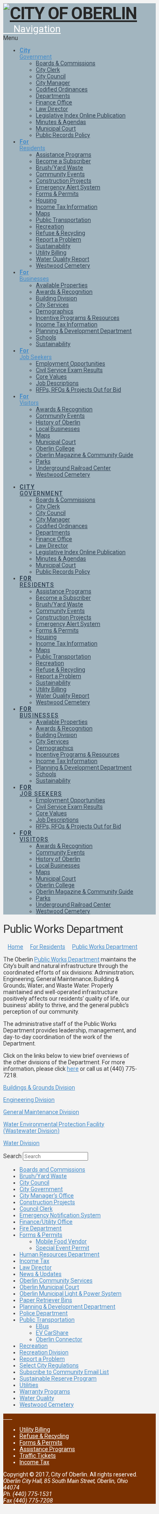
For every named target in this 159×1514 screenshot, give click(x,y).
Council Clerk (36, 1208)
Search (12, 1156)
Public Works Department (66, 959)
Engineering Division (29, 1100)
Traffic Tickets (38, 1455)
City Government (41, 1189)
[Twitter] (10, 1417)
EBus (42, 1326)
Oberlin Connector (59, 1339)
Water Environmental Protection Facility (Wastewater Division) (53, 1127)
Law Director (36, 1267)
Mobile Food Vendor (61, 1241)
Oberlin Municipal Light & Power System (70, 1293)
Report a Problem (42, 1359)
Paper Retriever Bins (46, 1300)
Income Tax (34, 1261)
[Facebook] (5, 1417)
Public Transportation (47, 1319)
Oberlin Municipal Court (49, 1287)
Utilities (29, 1385)
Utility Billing (35, 1429)
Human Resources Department (59, 1254)
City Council (34, 1182)
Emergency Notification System (60, 1215)
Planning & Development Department (67, 1306)
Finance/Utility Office (46, 1222)
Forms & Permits (41, 1235)
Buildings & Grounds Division (39, 1087)
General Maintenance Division (41, 1112)
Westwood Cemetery (47, 1404)
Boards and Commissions (52, 1169)
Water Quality (37, 1398)
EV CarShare (52, 1333)
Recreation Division (44, 1352)
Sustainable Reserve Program (58, 1378)
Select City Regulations (49, 1365)
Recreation (34, 1346)
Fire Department (41, 1228)
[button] (32, 29)
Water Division (21, 1143)
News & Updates (41, 1274)
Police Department (44, 1313)
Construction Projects (47, 1202)
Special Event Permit (62, 1248)
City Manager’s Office (47, 1195)
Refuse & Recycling (44, 1436)
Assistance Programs (47, 1449)
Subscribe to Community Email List (64, 1372)
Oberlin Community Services (56, 1280)
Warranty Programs (45, 1391)
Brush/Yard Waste (43, 1176)
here (73, 1069)
